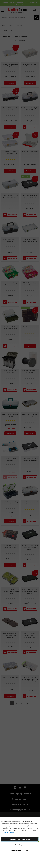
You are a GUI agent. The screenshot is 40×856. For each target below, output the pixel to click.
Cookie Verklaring (7, 832)
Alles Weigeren (19, 845)
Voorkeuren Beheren (19, 851)
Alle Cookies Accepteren (20, 839)
